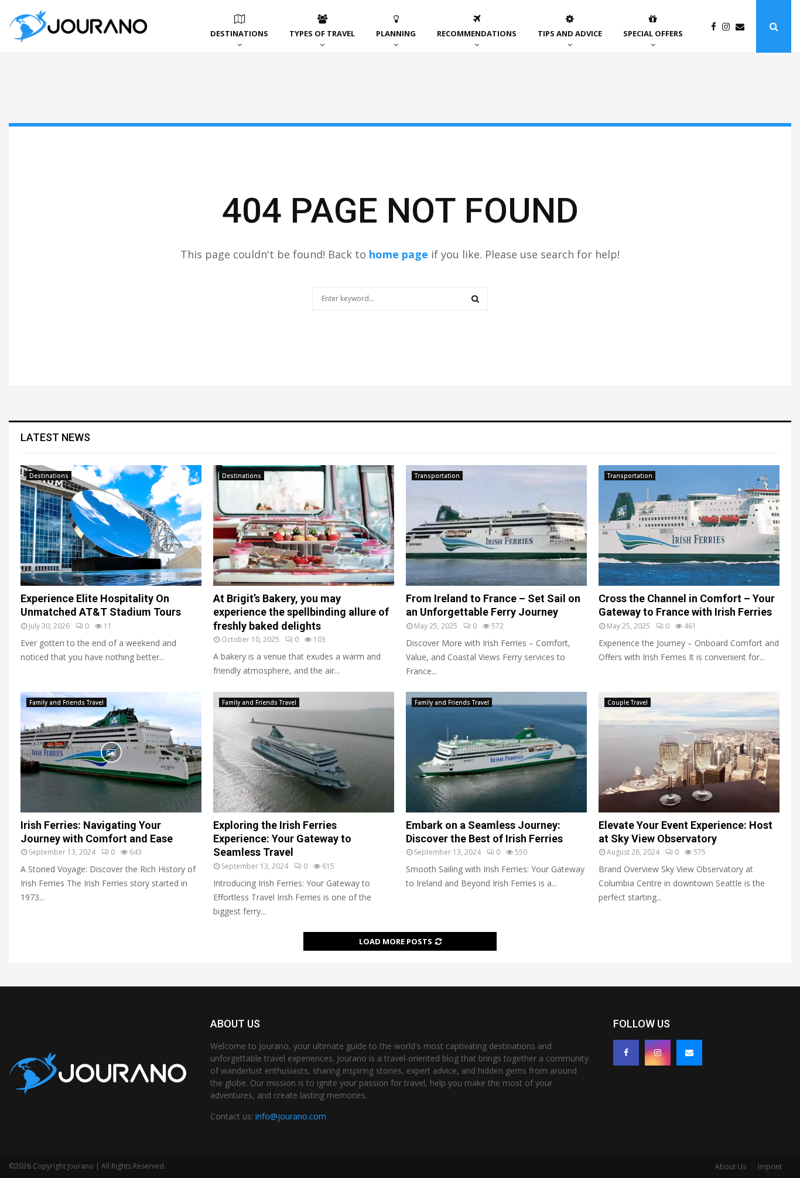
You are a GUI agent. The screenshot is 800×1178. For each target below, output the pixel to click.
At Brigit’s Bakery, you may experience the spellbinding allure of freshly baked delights (301, 612)
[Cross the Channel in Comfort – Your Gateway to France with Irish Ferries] (689, 525)
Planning (396, 33)
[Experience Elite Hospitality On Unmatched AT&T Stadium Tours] (110, 525)
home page (398, 254)
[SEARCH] (475, 298)
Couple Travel (627, 702)
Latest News (55, 437)
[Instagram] (729, 26)
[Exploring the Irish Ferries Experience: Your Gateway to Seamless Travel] (303, 752)
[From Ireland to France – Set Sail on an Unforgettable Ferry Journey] (496, 525)
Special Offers (653, 33)
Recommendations (477, 33)
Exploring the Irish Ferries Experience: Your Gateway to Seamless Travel (282, 839)
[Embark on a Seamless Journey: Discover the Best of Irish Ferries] (496, 752)
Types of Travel (322, 33)
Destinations (239, 33)
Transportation (437, 476)
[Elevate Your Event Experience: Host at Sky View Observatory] (689, 752)
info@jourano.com (290, 1116)
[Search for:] (400, 297)
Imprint (770, 1167)
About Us (730, 1167)
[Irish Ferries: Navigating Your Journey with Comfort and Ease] (110, 752)
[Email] (743, 26)
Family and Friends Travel (66, 702)
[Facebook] (716, 26)
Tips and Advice (570, 33)
